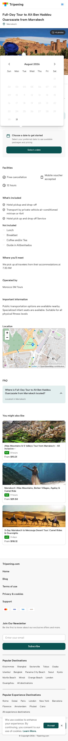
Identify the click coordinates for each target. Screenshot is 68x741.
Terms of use (10, 586)
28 (47, 111)
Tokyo (46, 666)
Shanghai (21, 666)
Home (6, 571)
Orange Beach (35, 677)
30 (9, 119)
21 (47, 103)
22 (54, 103)
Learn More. (30, 731)
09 (9, 95)
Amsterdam (20, 706)
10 (17, 95)
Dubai (15, 701)
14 (47, 95)
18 (24, 103)
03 (16, 87)
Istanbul (6, 672)
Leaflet (34, 366)
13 (39, 95)
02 (9, 87)
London (49, 677)
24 (16, 111)
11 (24, 95)
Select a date (34, 150)
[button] (32, 345)
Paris (23, 701)
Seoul (51, 672)
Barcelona (57, 701)
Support (7, 601)
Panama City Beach (35, 672)
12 (32, 95)
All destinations (25, 683)
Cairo (42, 706)
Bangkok (18, 672)
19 (32, 103)
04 (24, 87)
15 (55, 95)
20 (39, 103)
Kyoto (60, 672)
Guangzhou (8, 683)
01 (55, 78)
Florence (7, 706)
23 (9, 111)
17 (17, 103)
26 (32, 111)
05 (32, 87)
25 (24, 111)
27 (39, 111)
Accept (51, 725)
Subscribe (34, 646)
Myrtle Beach (9, 677)
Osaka (55, 666)
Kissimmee (8, 666)
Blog (5, 578)
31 (17, 119)
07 (47, 87)
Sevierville (35, 666)
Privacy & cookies (13, 593)
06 (39, 87)
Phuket (33, 706)
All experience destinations (16, 712)
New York (44, 701)
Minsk (22, 677)
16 (9, 103)
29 (54, 111)
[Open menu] (62, 4)
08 (54, 87)
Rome (6, 701)
